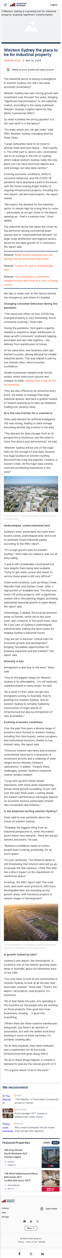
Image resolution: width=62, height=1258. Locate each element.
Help (4, 1212)
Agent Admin (51, 1209)
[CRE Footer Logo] (8, 1201)
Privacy (21, 1242)
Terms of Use (31, 1242)
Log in (53, 4)
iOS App (5, 1217)
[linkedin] (31, 1221)
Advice (19, 1123)
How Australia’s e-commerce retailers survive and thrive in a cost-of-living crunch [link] (30, 280)
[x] (37, 1221)
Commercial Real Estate (18, 5)
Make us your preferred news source (33, 69)
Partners (21, 1109)
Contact (5, 1208)
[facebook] (24, 1221)
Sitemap (41, 1242)
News (19, 1095)
